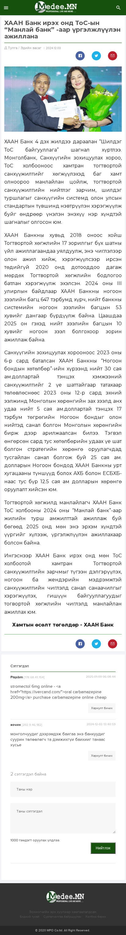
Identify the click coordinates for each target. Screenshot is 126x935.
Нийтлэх (103, 848)
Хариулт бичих (102, 708)
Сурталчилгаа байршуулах (62, 917)
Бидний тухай (29, 917)
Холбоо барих (95, 917)
